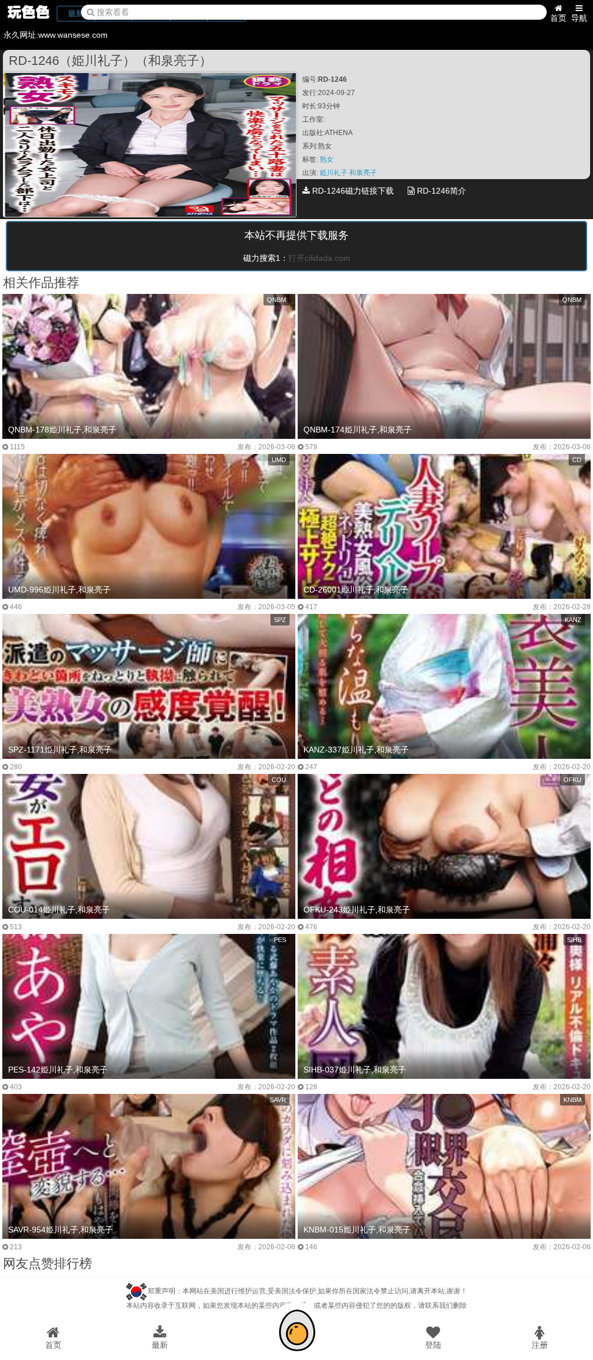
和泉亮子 (363, 173)
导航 (579, 18)
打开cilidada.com (319, 258)
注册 (540, 1345)
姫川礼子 (334, 173)
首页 (558, 18)
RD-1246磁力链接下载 (352, 190)
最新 (160, 1345)
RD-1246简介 (440, 190)
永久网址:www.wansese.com (55, 34)
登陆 (433, 1345)
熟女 (327, 159)
